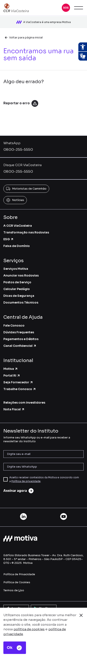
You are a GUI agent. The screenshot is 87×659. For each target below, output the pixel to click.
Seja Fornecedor (16, 382)
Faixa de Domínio (16, 246)
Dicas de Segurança (18, 295)
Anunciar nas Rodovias (21, 275)
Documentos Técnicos (20, 302)
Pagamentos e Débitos (20, 339)
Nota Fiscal (12, 409)
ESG (6, 239)
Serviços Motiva (15, 268)
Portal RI (9, 375)
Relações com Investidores (24, 402)
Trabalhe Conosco (17, 389)
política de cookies (29, 629)
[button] (66, 8)
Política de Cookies (16, 582)
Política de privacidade (26, 481)
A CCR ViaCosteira (17, 225)
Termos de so (13, 590)
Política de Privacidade (19, 574)
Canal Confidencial (18, 345)
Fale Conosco (13, 325)
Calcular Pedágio (16, 289)
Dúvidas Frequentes (18, 332)
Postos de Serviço (17, 282)
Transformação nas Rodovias (26, 232)
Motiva (8, 368)
